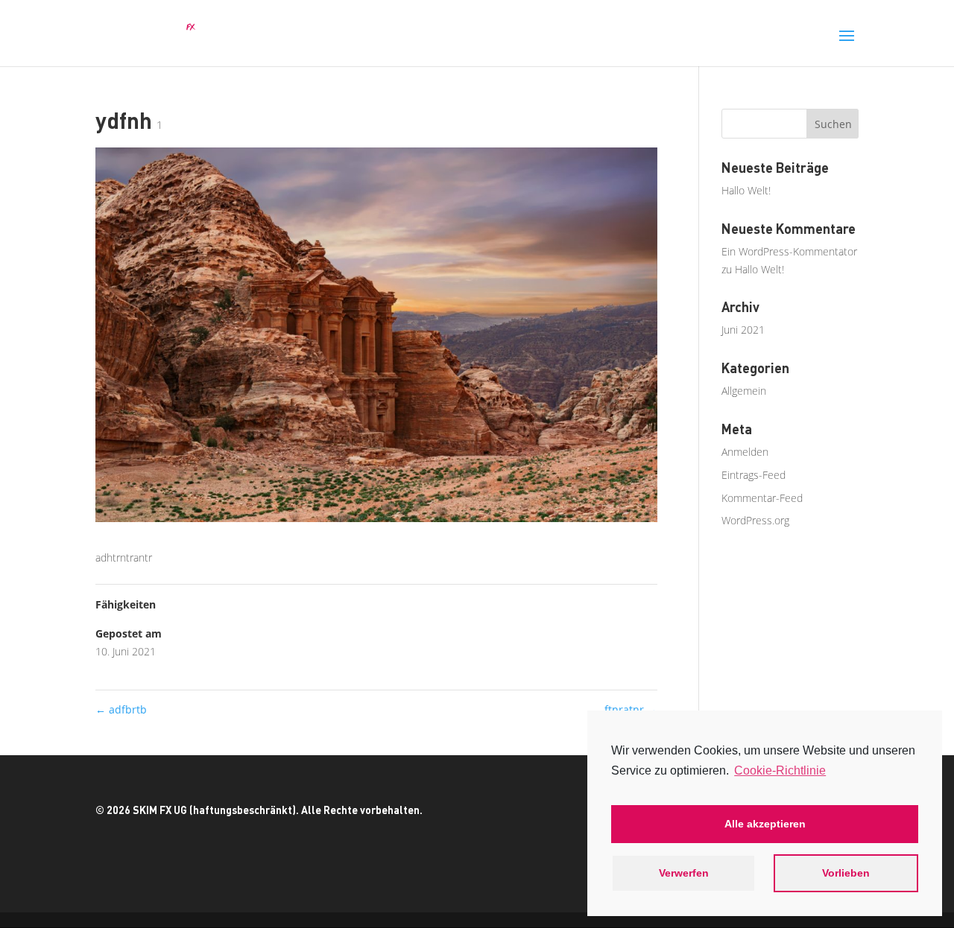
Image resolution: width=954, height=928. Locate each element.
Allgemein (743, 391)
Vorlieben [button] (846, 873)
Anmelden (744, 452)
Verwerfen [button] (684, 873)
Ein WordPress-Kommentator (789, 251)
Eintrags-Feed (753, 475)
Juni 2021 (743, 329)
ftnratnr (630, 709)
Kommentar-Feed (762, 498)
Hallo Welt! (746, 190)
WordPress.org (755, 520)
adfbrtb (121, 709)
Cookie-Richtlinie (780, 770)
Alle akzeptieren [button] (765, 824)
